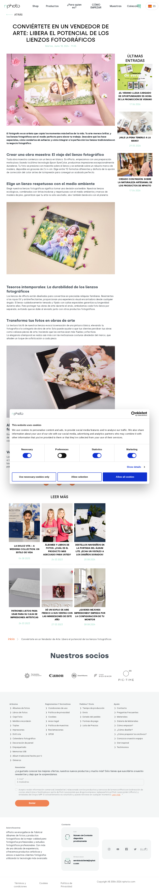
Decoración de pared (23, 743)
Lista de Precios (90, 725)
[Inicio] (12, 6)
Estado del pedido (91, 717)
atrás (18, 14)
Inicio (11, 639)
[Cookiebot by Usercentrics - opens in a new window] (133, 413)
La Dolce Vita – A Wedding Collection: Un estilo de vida (24, 549)
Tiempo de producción (93, 708)
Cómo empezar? (125, 725)
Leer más (116, 795)
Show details (134, 467)
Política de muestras (58, 725)
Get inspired (123, 743)
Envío (85, 712)
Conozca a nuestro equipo (130, 738)
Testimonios (123, 747)
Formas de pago (90, 721)
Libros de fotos (20, 712)
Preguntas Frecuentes (127, 712)
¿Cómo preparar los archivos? (132, 734)
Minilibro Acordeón (22, 721)
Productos (52, 6)
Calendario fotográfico (24, 738)
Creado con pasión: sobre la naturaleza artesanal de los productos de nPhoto (135, 182)
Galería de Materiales (127, 721)
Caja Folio (18, 717)
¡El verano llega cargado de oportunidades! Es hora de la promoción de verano (135, 96)
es (154, 6)
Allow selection (79, 476)
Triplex (16, 725)
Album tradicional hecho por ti (27, 756)
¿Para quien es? (74, 6)
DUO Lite (17, 734)
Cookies (52, 717)
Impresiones (18, 730)
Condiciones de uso (58, 708)
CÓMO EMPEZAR (96, 6)
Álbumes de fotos (21, 708)
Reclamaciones (55, 730)
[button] (61, 238)
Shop (35, 6)
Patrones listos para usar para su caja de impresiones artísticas (24, 614)
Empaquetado (19, 747)
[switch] (62, 455)
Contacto (122, 708)
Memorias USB (19, 751)
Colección (133, 6)
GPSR (51, 734)
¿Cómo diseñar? (125, 730)
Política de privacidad (59, 712)
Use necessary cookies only (34, 476)
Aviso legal (53, 721)
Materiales (122, 717)
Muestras (116, 6)
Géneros (17, 760)
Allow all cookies (125, 476)
